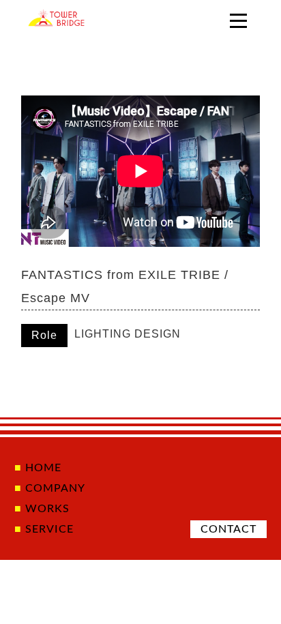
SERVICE (49, 529)
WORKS (47, 508)
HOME (43, 467)
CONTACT (228, 529)
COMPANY (55, 488)
